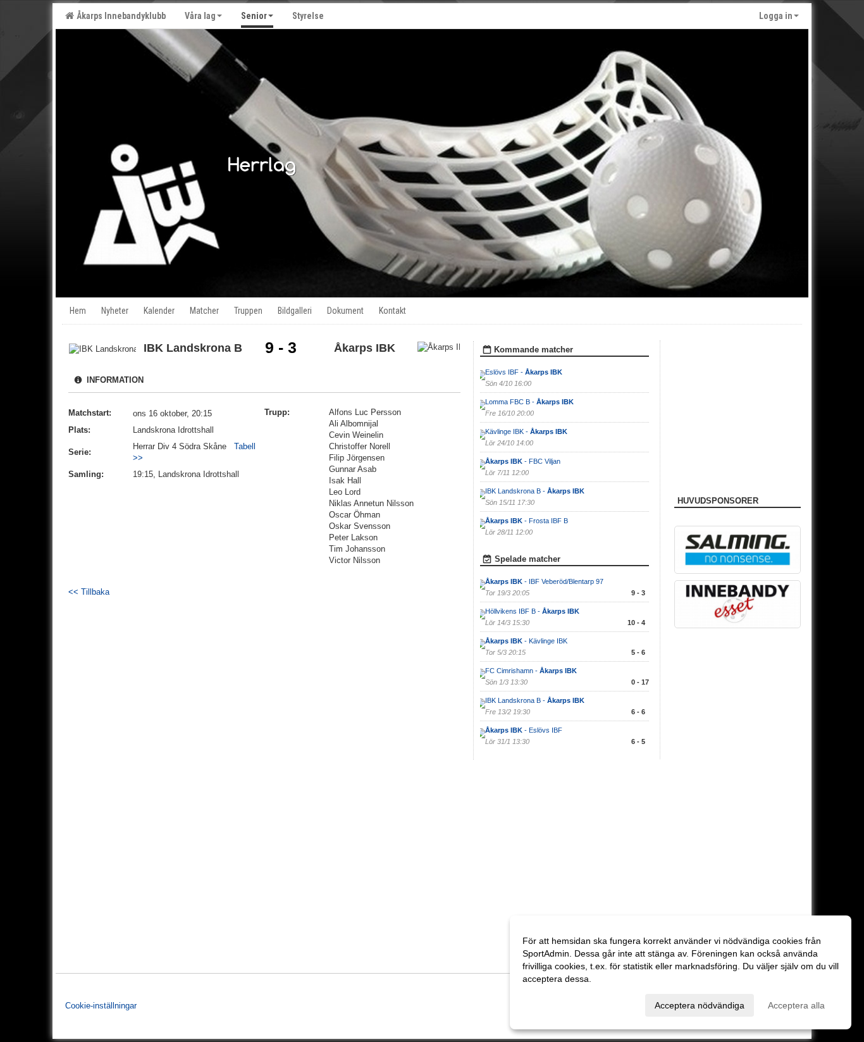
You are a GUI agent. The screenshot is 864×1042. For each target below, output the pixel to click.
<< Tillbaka (88, 592)
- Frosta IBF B (526, 520)
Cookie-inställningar (101, 1005)
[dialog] (680, 972)
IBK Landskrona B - (534, 491)
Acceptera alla (796, 1005)
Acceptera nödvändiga (699, 1005)
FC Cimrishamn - (531, 670)
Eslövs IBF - (523, 372)
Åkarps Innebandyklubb (119, 16)
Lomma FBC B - (529, 402)
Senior (254, 16)
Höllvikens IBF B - (532, 611)
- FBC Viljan (522, 461)
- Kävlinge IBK (526, 641)
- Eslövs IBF (523, 730)
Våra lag (200, 16)
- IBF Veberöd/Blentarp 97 (544, 581)
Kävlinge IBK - (526, 431)
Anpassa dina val (556, 1003)
